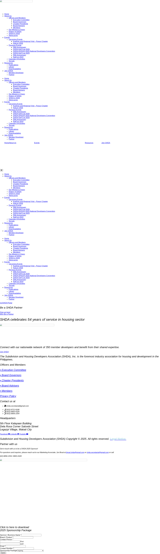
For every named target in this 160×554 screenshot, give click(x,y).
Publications (13, 65)
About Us (8, 16)
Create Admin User (7, 553)
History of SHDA (15, 32)
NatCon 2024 (18, 57)
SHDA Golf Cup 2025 (21, 53)
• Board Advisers (9, 385)
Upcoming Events (15, 39)
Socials (11, 61)
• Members (6, 390)
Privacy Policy (8, 396)
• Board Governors (10, 375)
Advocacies (13, 35)
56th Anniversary (19, 47)
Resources (8, 63)
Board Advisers (19, 26)
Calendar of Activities (17, 59)
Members (16, 28)
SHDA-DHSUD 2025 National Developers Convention (34, 51)
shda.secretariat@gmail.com (98, 452)
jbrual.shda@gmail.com (75, 452)
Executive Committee (21, 20)
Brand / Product (6, 537)
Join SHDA (8, 71)
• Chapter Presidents (12, 380)
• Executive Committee (13, 369)
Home (6, 14)
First (22, 541)
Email (3, 546)
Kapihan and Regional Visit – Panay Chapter (30, 41)
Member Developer (16, 73)
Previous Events (15, 45)
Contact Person (6, 539)
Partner (11, 75)
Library (11, 67)
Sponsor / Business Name (10, 535)
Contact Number (7, 548)
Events (7, 37)
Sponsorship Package (8, 550)
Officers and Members (17, 18)
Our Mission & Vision (17, 30)
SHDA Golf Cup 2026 (21, 49)
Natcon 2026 (18, 43)
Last (21, 544)
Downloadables (15, 69)
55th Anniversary (19, 55)
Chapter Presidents (20, 24)
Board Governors (19, 22)
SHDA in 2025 (14, 33)
